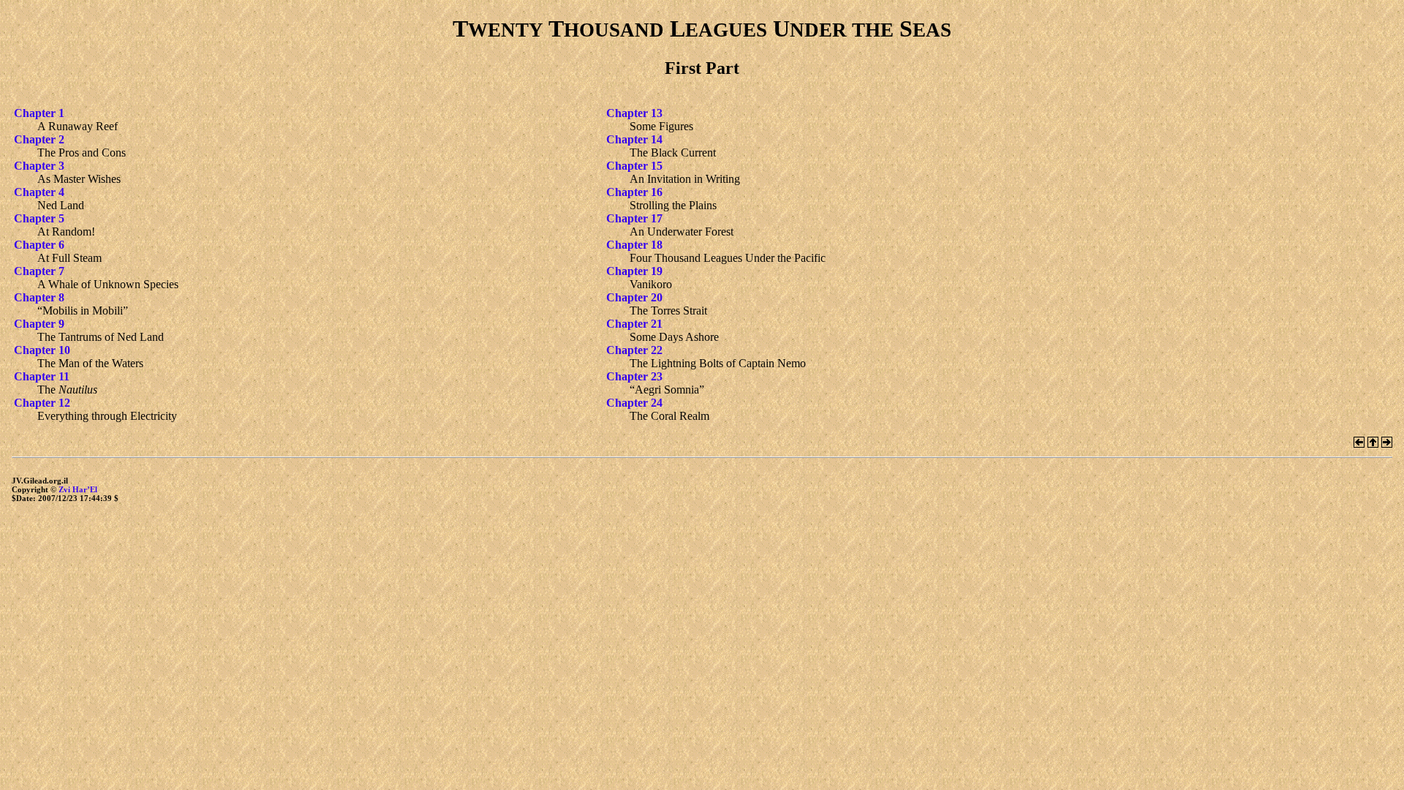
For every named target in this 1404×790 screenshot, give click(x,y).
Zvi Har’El (77, 489)
